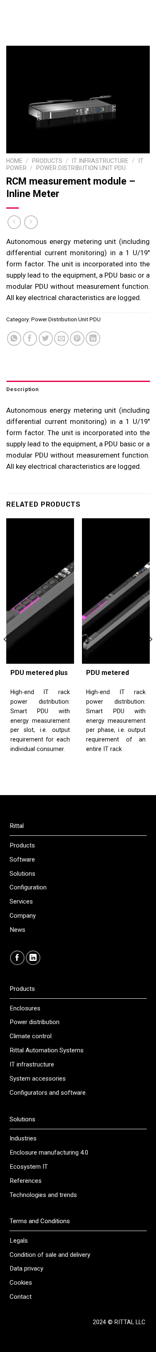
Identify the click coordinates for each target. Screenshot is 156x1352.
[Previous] (6, 656)
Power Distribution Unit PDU (81, 168)
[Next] (150, 656)
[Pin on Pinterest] (77, 338)
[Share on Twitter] (46, 338)
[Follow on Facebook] (17, 958)
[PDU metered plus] (40, 591)
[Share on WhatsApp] (14, 338)
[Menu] (8, 14)
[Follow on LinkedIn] (33, 958)
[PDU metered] (116, 591)
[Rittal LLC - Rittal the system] (78, 14)
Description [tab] (22, 389)
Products (47, 161)
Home (14, 161)
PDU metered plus (39, 673)
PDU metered (107, 673)
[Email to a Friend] (61, 338)
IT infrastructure (100, 161)
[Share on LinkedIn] (93, 338)
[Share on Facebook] (30, 338)
